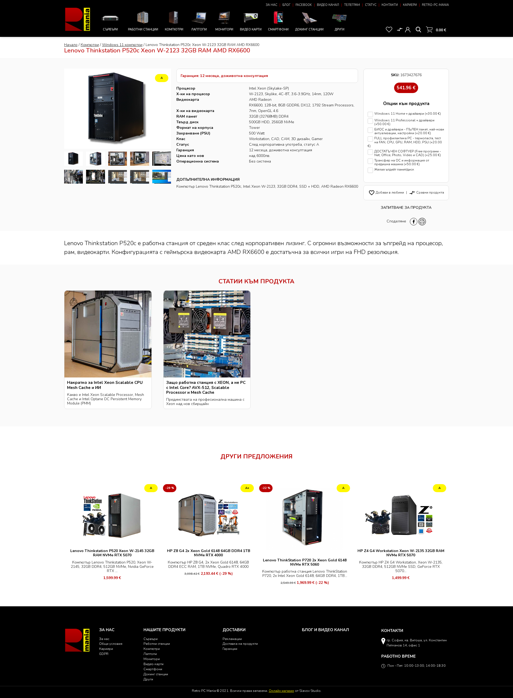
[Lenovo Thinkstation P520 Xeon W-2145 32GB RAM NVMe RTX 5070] (112, 514)
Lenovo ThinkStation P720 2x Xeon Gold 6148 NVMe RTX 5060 (305, 562)
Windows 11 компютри (122, 44)
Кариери (410, 5)
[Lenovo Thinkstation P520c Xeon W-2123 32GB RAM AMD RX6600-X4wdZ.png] (117, 177)
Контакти (390, 5)
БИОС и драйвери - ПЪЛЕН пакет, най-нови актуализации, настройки (409, 131)
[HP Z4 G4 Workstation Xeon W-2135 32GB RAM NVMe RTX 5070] (401, 514)
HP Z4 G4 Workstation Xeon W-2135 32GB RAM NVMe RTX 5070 (400, 553)
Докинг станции (309, 30)
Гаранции (230, 648)
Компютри (174, 30)
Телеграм (352, 5)
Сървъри (110, 30)
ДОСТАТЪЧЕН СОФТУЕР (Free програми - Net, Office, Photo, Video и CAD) (407, 153)
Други (339, 30)
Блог (286, 5)
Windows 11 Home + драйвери (407, 114)
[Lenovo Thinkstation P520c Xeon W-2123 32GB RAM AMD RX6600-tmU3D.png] (73, 159)
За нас (271, 5)
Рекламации (232, 639)
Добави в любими (386, 192)
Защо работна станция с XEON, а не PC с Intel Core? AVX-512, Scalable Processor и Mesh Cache (206, 387)
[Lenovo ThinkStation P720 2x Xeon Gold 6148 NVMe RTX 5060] (304, 518)
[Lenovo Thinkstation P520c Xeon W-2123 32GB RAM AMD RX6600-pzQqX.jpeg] (73, 177)
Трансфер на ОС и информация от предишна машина (401, 162)
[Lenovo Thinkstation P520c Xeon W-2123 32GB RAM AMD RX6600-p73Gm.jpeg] (117, 159)
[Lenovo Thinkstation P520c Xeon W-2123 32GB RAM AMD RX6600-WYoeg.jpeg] (139, 159)
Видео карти (251, 30)
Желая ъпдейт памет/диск (394, 170)
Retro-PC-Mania (435, 5)
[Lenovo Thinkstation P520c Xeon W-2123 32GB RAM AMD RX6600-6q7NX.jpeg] (161, 159)
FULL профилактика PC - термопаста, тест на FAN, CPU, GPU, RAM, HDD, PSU (405, 142)
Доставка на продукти (240, 643)
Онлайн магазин (281, 690)
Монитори (224, 30)
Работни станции (143, 30)
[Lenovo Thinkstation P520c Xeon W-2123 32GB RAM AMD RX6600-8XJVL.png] (95, 159)
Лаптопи (199, 30)
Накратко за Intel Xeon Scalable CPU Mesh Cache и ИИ (105, 385)
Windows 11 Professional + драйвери (404, 122)
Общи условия (110, 643)
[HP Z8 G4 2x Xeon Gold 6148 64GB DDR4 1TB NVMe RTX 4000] (208, 514)
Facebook (304, 5)
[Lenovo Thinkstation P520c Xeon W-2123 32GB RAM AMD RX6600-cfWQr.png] (161, 177)
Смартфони (278, 30)
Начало (70, 44)
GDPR (103, 653)
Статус (370, 5)
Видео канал (328, 5)
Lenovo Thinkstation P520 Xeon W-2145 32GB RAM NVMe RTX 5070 (112, 553)
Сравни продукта (426, 192)
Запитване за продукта (406, 207)
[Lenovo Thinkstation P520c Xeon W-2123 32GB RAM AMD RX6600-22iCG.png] (139, 177)
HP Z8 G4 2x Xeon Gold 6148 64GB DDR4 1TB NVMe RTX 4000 (208, 553)
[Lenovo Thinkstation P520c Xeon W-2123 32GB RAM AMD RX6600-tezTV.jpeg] (95, 177)
